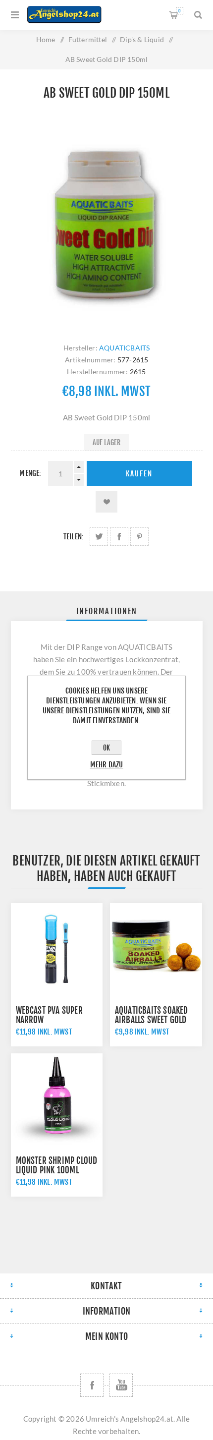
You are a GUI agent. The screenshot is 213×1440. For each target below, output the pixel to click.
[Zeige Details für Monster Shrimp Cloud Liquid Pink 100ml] (57, 1099)
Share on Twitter (99, 536)
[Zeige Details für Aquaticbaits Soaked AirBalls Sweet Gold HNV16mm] (156, 949)
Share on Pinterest (139, 536)
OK (106, 748)
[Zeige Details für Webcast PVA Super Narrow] (57, 949)
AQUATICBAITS (124, 348)
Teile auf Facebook (119, 536)
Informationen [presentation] (106, 611)
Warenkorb (179, 10)
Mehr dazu (106, 764)
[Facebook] (92, 1385)
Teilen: (73, 536)
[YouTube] (121, 1385)
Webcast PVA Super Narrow (49, 1015)
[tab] (107, 611)
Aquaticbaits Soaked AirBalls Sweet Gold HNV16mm (151, 1020)
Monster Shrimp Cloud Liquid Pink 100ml (57, 1165)
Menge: (30, 473)
